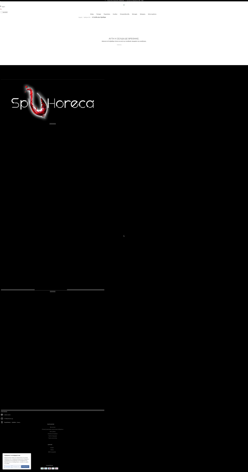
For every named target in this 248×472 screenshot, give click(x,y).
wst (52, 465)
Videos (52, 449)
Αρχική (80, 17)
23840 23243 (7, 414)
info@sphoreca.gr (8, 418)
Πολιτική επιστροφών (53, 433)
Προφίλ (52, 447)
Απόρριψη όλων (16, 466)
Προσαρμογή (8, 466)
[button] (0, 2)
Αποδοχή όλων (25, 466)
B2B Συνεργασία (52, 452)
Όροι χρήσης (53, 431)
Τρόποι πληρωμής (52, 435)
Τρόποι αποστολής (52, 438)
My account (52, 427)
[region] (17, 461)
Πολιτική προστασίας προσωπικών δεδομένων (52, 429)
